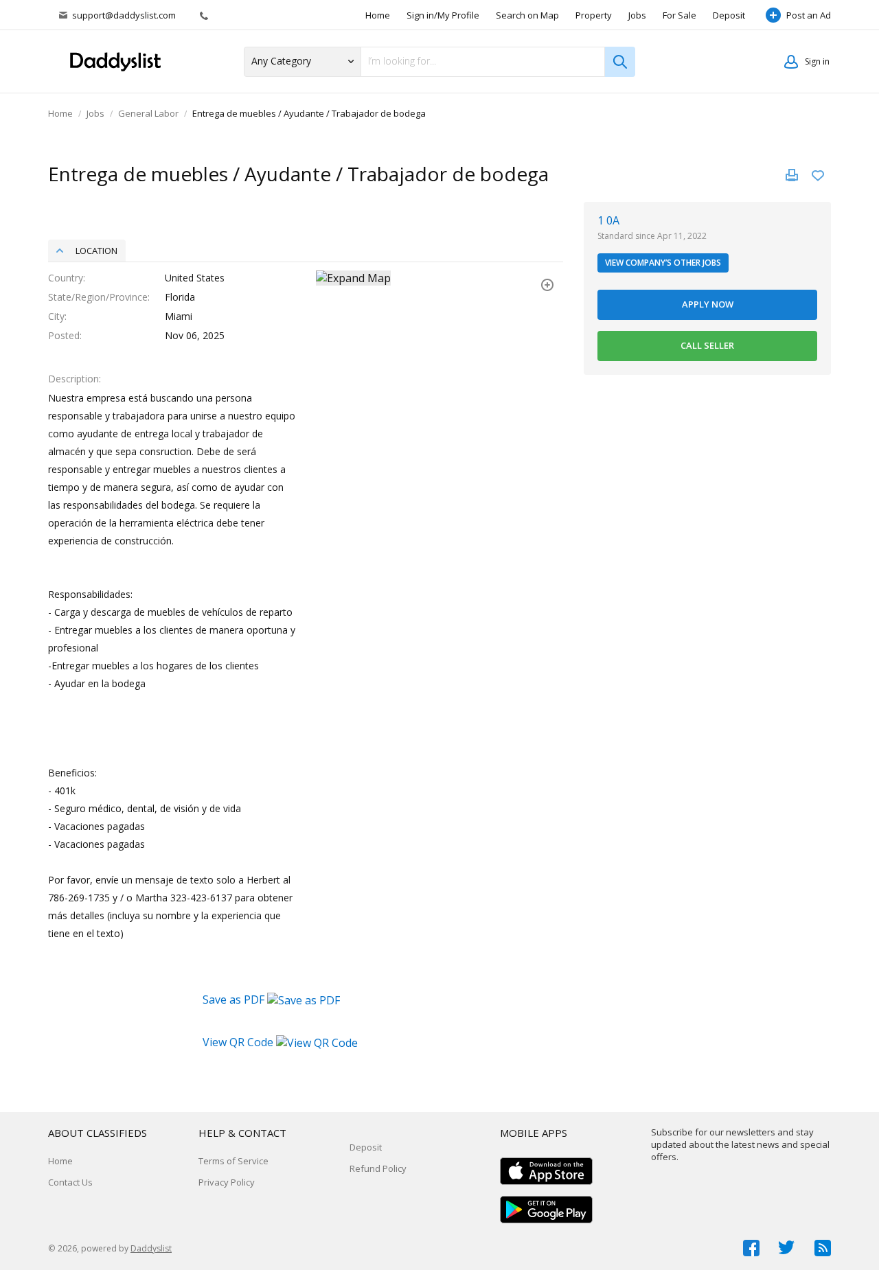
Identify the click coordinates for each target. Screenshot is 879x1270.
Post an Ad (808, 15)
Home (377, 15)
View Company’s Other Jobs (663, 262)
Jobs (637, 15)
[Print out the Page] (792, 175)
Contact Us (70, 1182)
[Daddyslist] (120, 61)
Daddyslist (151, 1248)
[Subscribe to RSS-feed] (822, 1248)
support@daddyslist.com (124, 15)
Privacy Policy (226, 1182)
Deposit (729, 15)
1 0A (608, 220)
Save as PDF (235, 999)
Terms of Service (233, 1161)
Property (593, 15)
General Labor (148, 113)
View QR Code (238, 1042)
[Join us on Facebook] (751, 1248)
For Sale (679, 15)
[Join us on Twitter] (787, 1248)
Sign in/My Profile (443, 15)
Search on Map (527, 15)
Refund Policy (378, 1168)
